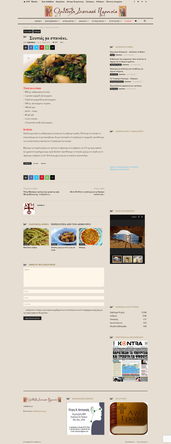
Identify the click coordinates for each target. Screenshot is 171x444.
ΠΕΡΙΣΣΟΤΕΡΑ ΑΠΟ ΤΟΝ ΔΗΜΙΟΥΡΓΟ (71, 224)
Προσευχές (114, 74)
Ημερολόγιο (60, 1)
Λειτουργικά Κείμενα (117, 81)
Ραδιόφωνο (100, 1)
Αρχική (38, 21)
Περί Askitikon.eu (130, 442)
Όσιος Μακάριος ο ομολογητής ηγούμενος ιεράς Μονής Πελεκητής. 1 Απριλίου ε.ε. (41, 193)
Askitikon (31, 42)
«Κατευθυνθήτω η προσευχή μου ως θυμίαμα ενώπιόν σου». (86, 193)
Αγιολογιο (68, 21)
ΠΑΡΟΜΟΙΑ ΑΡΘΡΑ (39, 224)
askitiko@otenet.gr (39, 411)
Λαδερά (41, 27)
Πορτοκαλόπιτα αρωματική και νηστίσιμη (125, 86)
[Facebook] (134, 1)
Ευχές (112, 55)
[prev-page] (24, 254)
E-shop (128, 21)
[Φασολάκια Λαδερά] (36, 236)
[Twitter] (146, 1)
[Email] (52, 47)
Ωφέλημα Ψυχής (116, 64)
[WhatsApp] (47, 47)
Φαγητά (43, 163)
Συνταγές (33, 27)
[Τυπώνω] (25, 47)
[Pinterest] (41, 47)
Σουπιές (35, 163)
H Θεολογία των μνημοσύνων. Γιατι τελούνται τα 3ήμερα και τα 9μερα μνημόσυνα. (128, 60)
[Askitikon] (85, 11)
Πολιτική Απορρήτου (114, 1)
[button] (145, 21)
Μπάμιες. (82, 247)
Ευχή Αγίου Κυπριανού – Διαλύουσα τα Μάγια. (127, 52)
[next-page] (28, 254)
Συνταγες (114, 21)
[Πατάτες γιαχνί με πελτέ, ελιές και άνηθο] (64, 236)
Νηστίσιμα (114, 89)
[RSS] (142, 1)
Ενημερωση (51, 21)
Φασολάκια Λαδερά (30, 247)
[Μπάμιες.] (91, 236)
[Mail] (138, 1)
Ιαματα (83, 21)
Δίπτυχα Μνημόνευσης (75, 1)
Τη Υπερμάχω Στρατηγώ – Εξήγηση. (124, 78)
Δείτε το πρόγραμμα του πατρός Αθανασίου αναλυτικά (124, 168)
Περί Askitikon (48, 1)
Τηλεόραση (90, 1)
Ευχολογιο (98, 21)
